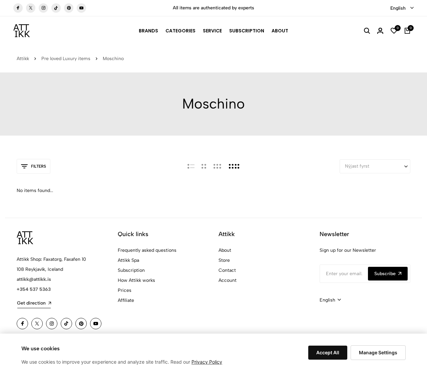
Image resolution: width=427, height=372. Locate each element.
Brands (148, 30)
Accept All (327, 352)
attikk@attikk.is (34, 279)
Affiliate (126, 300)
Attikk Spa (128, 260)
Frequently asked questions (147, 250)
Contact (227, 270)
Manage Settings (378, 352)
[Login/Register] (380, 31)
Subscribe (385, 273)
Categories (180, 30)
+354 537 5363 (34, 289)
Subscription (246, 30)
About (280, 30)
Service (212, 30)
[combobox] (402, 8)
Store (224, 260)
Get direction (31, 303)
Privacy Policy (206, 362)
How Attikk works (136, 280)
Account (228, 280)
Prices (124, 290)
